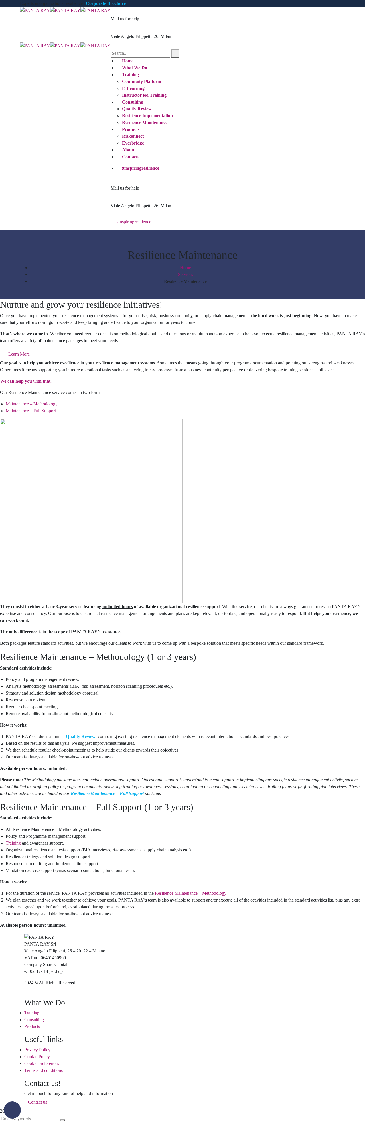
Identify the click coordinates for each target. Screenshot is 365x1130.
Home (185, 267)
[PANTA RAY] (35, 10)
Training (13, 843)
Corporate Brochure (106, 3)
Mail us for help (125, 18)
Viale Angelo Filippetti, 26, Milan (141, 36)
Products (32, 1026)
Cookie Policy (37, 1056)
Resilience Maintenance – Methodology (190, 893)
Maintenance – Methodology (32, 403)
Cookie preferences (41, 1063)
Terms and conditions (43, 1070)
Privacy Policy (37, 1049)
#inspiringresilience (140, 168)
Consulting (34, 1019)
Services (185, 274)
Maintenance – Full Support (31, 410)
